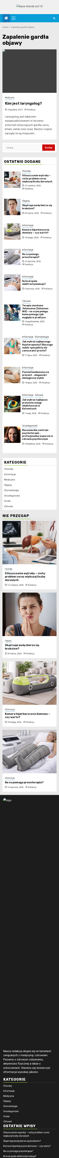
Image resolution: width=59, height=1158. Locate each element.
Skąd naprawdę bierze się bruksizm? (22, 1141)
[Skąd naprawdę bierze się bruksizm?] (12, 207)
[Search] (54, 18)
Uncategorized (29, 425)
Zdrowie (26, 301)
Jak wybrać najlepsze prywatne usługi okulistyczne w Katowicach (35, 404)
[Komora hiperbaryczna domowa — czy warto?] (12, 231)
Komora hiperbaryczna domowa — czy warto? (35, 231)
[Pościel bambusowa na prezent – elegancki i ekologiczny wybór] (12, 375)
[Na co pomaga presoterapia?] (12, 257)
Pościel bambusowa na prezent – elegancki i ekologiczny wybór (35, 375)
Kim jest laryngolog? (23, 103)
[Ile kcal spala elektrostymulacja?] (12, 282)
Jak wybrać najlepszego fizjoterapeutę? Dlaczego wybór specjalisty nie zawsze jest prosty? (37, 346)
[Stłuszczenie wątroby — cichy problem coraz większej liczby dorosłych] (12, 180)
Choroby (26, 171)
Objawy (26, 201)
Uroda (7, 500)
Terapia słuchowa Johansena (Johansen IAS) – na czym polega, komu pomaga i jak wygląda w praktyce (35, 311)
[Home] (6, 18)
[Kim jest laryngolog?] (29, 71)
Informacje (27, 225)
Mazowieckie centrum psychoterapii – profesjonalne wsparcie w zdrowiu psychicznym (37, 435)
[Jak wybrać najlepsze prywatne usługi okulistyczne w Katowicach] (12, 404)
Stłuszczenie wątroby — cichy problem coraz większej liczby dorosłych (37, 178)
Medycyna (9, 97)
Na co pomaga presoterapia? (30, 256)
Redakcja (31, 110)
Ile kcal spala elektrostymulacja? (34, 282)
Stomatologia (42, 336)
